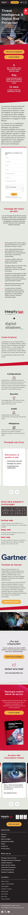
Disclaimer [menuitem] (7, 907)
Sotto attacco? (25, 13)
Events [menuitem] (3, 843)
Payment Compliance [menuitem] (7, 872)
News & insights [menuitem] (6, 839)
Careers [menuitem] (3, 836)
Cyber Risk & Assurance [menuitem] (8, 867)
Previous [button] (11, 492)
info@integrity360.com (14, 673)
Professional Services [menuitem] (7, 869)
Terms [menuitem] (2, 907)
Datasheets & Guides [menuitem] (7, 841)
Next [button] (17, 492)
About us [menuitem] (4, 834)
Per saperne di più (10, 793)
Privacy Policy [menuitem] (13, 907)
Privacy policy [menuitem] (5, 848)
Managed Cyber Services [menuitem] (8, 858)
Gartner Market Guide (11, 602)
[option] (14, 467)
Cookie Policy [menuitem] (21, 907)
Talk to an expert (14, 824)
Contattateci (14, 2)
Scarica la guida (14, 712)
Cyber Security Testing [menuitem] (8, 865)
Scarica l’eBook (14, 57)
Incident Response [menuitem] (6, 862)
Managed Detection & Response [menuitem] (11, 860)
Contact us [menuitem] (4, 846)
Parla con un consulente (14, 52)
